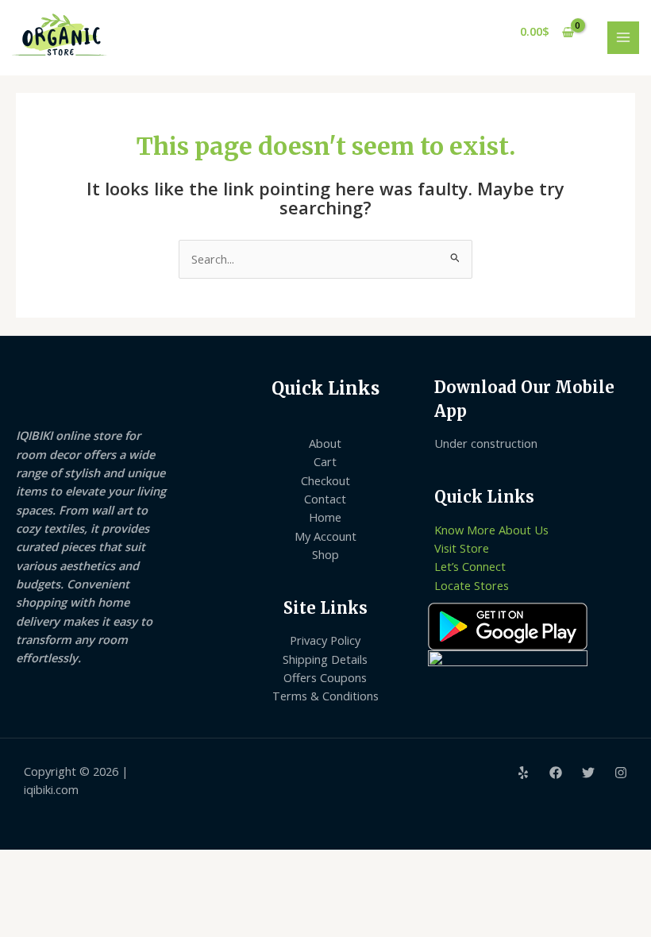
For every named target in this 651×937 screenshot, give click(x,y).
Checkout (325, 480)
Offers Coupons (325, 677)
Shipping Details (325, 659)
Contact (325, 499)
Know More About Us (491, 530)
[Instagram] (620, 772)
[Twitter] (588, 772)
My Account (325, 536)
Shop (325, 554)
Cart (325, 461)
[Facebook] (555, 772)
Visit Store (461, 548)
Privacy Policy (325, 640)
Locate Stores (471, 585)
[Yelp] (523, 772)
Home (325, 517)
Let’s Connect (470, 566)
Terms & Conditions (325, 696)
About (325, 443)
